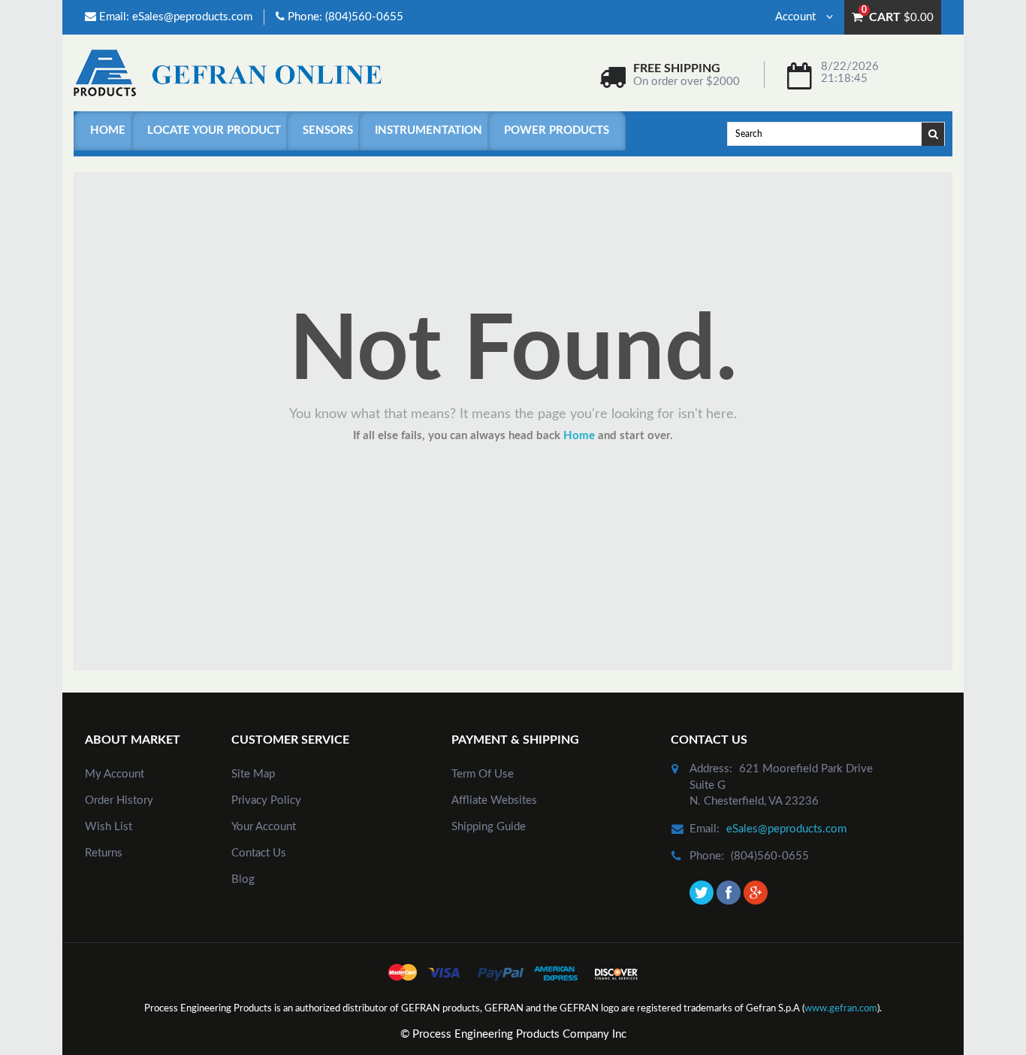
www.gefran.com (840, 1009)
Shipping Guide (488, 826)
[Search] (934, 133)
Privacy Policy (266, 800)
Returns (103, 853)
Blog (243, 879)
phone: (707, 856)
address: (711, 769)
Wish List (108, 826)
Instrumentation (428, 130)
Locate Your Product (214, 130)
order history (119, 800)
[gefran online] (228, 72)
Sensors (328, 130)
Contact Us (258, 853)
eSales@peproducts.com (192, 17)
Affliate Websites (494, 800)
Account (797, 17)
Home (107, 130)
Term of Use (482, 774)
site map (253, 774)
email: (705, 829)
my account (114, 774)
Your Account (263, 826)
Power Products (556, 130)
